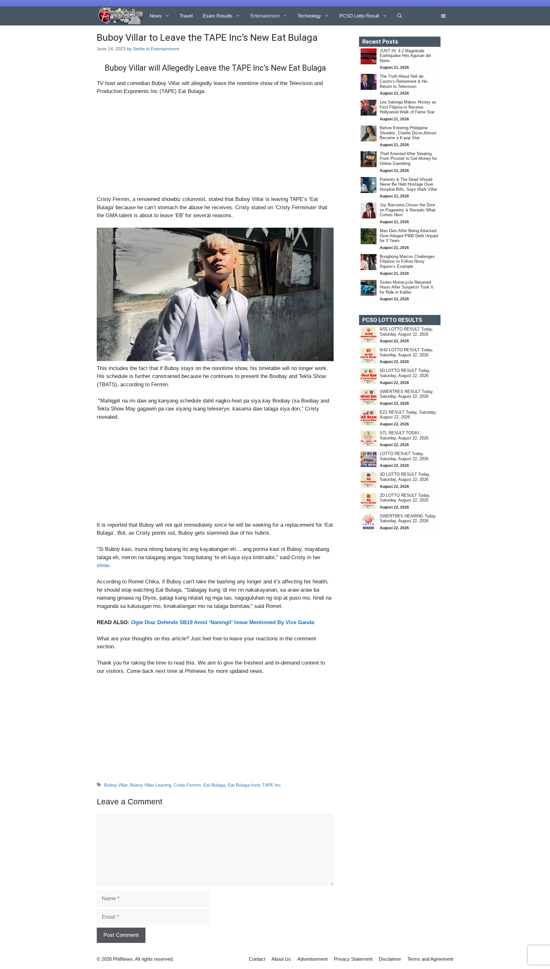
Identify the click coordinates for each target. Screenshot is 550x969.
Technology (309, 15)
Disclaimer (390, 959)
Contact (257, 959)
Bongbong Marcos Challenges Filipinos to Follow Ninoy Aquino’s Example (407, 261)
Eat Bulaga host (244, 784)
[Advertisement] (215, 148)
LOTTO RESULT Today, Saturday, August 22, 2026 (404, 456)
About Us (281, 959)
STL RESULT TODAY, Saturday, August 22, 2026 (404, 435)
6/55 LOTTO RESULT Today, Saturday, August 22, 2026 (406, 332)
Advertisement (312, 959)
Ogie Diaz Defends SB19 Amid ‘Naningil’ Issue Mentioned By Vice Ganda (222, 622)
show (103, 565)
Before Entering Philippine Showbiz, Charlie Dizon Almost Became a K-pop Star (408, 132)
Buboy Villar (116, 784)
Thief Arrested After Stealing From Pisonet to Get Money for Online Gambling (408, 158)
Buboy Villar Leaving (150, 784)
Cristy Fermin (187, 784)
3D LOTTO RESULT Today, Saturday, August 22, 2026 (405, 477)
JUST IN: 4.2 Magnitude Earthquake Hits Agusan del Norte (405, 55)
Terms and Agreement (430, 959)
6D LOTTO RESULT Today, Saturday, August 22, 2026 (405, 373)
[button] (399, 15)
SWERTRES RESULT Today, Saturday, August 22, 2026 (407, 394)
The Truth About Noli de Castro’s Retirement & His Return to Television (404, 81)
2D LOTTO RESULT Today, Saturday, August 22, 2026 (405, 498)
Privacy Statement (353, 959)
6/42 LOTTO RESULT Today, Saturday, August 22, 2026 (406, 352)
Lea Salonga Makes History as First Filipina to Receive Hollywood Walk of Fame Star (408, 107)
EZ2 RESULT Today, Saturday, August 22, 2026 (408, 415)
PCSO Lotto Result (359, 15)
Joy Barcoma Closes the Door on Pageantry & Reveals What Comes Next (407, 210)
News (156, 15)
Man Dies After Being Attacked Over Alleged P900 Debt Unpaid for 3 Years (409, 235)
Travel (186, 15)
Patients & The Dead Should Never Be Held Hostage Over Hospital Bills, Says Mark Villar (408, 184)
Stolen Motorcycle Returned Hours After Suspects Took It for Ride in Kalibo (406, 287)
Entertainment (264, 15)
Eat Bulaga (214, 784)
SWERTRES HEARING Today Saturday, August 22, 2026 (408, 519)
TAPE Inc (271, 784)
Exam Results (217, 15)
